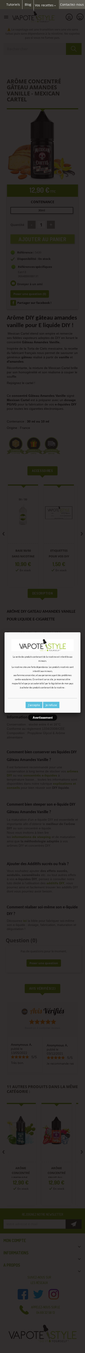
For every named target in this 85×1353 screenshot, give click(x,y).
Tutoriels (13, 4)
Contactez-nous (72, 4)
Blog (28, 4)
